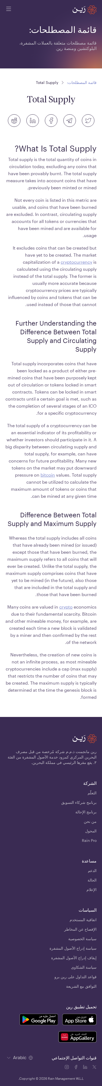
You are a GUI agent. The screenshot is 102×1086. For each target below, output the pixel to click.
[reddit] (14, 120)
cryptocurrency (76, 262)
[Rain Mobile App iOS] (79, 1020)
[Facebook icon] (76, 1068)
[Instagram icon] (67, 1068)
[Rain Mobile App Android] (38, 1020)
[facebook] (51, 120)
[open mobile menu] (8, 9)
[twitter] (88, 120)
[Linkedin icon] (85, 1068)
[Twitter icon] (94, 1068)
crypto (66, 606)
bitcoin (48, 474)
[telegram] (69, 120)
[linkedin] (32, 120)
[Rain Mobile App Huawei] (77, 1037)
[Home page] (85, 9)
